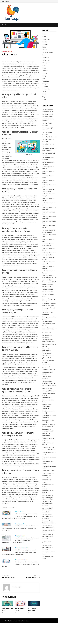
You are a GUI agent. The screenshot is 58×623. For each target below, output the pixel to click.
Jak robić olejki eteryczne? (49, 137)
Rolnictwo (45, 73)
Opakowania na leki (47, 289)
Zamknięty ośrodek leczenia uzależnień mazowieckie (47, 510)
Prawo (44, 68)
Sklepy (44, 76)
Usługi (44, 94)
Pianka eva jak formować (49, 391)
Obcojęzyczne (46, 63)
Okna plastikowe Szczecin (49, 386)
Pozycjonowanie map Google (32, 609)
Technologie (45, 81)
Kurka (11, 620)
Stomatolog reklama (20, 524)
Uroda (44, 91)
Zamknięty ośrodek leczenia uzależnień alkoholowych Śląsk (47, 497)
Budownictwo (46, 39)
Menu (5, 24)
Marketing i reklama (7, 51)
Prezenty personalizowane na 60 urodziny (48, 484)
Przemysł (44, 70)
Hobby (44, 47)
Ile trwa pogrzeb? (47, 353)
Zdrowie (44, 99)
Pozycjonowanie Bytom (21, 560)
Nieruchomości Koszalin (48, 470)
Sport (43, 78)
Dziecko (44, 42)
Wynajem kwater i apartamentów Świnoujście (47, 406)
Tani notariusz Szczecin (48, 369)
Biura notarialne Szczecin (49, 450)
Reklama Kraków (19, 512)
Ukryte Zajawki (46, 89)
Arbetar (44, 34)
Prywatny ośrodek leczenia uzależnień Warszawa (47, 503)
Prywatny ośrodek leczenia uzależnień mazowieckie (47, 516)
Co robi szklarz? (46, 332)
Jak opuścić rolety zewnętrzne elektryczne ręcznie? (48, 323)
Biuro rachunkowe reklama (22, 548)
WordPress (22, 620)
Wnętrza (44, 97)
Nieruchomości (46, 60)
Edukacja (44, 44)
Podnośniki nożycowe (48, 447)
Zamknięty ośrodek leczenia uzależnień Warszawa (47, 536)
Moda (43, 55)
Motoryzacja (45, 57)
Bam (28, 620)
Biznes (44, 36)
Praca (43, 65)
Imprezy (44, 50)
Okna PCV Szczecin (47, 388)
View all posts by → (16, 587)
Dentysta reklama (19, 536)
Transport (45, 84)
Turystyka (45, 86)
